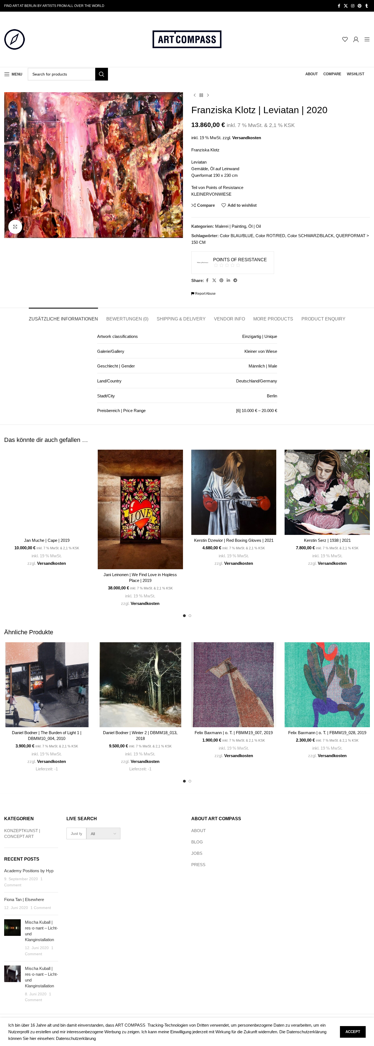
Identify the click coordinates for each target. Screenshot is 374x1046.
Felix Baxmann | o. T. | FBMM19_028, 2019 (327, 732)
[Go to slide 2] (190, 615)
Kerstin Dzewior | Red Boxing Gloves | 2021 (234, 540)
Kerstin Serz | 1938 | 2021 (327, 540)
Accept (352, 1032)
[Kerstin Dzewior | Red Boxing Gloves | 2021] (234, 492)
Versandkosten (246, 137)
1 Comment (40, 908)
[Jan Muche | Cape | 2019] (46, 492)
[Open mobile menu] (367, 39)
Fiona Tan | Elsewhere (24, 899)
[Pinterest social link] (359, 6)
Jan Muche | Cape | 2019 (46, 540)
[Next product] (208, 95)
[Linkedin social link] (228, 280)
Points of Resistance (224, 187)
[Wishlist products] (344, 39)
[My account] (356, 39)
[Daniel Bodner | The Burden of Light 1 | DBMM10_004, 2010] (46, 684)
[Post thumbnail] (12, 938)
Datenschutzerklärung (76, 1038)
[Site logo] (14, 39)
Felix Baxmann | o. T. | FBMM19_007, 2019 (234, 732)
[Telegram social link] (235, 280)
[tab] (63, 316)
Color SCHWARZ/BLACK (310, 235)
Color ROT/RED (270, 235)
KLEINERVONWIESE (211, 194)
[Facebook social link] (339, 6)
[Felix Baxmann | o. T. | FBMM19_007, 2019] (234, 684)
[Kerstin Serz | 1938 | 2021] (327, 492)
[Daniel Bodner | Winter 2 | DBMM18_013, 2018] (140, 684)
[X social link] (345, 6)
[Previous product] (194, 95)
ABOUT (198, 830)
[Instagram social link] (352, 6)
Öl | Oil (254, 226)
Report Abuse (205, 294)
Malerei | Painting (230, 226)
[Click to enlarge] (15, 227)
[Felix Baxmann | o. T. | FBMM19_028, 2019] (327, 684)
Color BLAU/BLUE (236, 235)
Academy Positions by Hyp (28, 870)
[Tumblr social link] (366, 6)
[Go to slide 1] (184, 615)
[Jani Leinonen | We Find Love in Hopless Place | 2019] (140, 509)
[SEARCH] (101, 74)
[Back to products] (201, 95)
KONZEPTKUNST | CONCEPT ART (22, 833)
